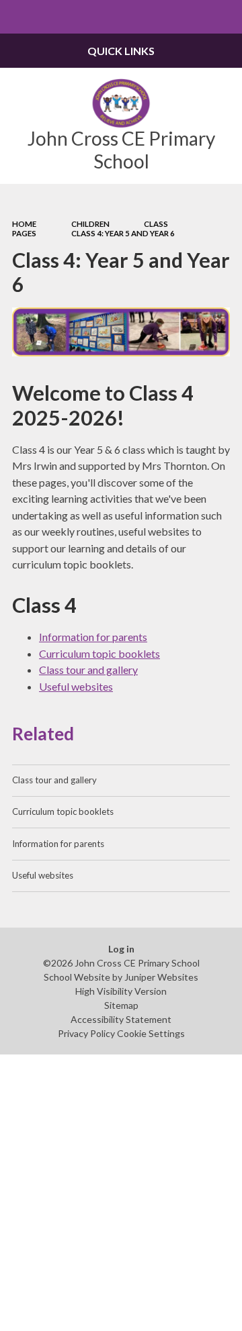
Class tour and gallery (88, 669)
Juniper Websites (161, 977)
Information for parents (93, 636)
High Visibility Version (121, 991)
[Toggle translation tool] (192, 17)
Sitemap (121, 1005)
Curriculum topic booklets (99, 653)
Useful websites (76, 686)
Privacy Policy (86, 1033)
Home (24, 223)
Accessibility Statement (121, 1019)
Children (90, 223)
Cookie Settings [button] (151, 1033)
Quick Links (121, 50)
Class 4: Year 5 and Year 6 (123, 233)
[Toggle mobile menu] (17, 17)
